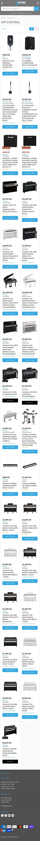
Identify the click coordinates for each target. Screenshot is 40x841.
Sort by (4, 29)
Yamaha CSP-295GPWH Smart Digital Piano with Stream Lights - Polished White (30, 303)
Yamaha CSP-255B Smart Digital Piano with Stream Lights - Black (29, 209)
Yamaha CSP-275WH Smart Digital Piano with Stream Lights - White (10, 256)
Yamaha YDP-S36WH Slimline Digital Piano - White (28, 663)
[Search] (36, 8)
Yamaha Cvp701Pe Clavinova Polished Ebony (29, 394)
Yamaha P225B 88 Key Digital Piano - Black (29, 485)
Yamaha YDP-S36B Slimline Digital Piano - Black (9, 662)
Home (3, 18)
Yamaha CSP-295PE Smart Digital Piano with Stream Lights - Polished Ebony (10, 349)
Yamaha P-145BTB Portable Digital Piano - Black (9, 485)
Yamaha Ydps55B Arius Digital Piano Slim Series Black (9, 752)
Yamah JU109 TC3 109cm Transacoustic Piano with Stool (9, 208)
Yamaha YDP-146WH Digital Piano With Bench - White (9, 573)
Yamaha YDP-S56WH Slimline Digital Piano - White (28, 707)
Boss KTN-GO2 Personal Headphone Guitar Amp (8, 64)
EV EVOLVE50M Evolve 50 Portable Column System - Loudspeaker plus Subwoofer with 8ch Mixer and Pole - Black (29, 112)
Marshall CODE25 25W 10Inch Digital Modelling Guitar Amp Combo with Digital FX (10, 162)
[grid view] (31, 28)
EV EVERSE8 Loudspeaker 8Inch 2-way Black (29, 63)
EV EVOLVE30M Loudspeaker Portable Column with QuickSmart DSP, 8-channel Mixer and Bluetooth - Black (10, 112)
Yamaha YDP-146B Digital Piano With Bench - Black (10, 528)
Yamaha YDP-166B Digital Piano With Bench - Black (30, 572)
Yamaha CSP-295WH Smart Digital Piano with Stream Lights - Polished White (30, 349)
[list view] (36, 28)
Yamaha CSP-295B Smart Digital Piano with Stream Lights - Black (29, 256)
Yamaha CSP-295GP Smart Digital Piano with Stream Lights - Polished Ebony (10, 303)
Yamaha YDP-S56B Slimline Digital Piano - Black (9, 706)
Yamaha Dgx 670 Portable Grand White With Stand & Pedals (9, 437)
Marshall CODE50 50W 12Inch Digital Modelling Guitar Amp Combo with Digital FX (29, 162)
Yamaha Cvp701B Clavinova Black (9, 393)
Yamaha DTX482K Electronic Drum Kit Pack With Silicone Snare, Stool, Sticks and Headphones (29, 439)
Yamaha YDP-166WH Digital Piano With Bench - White (29, 618)
